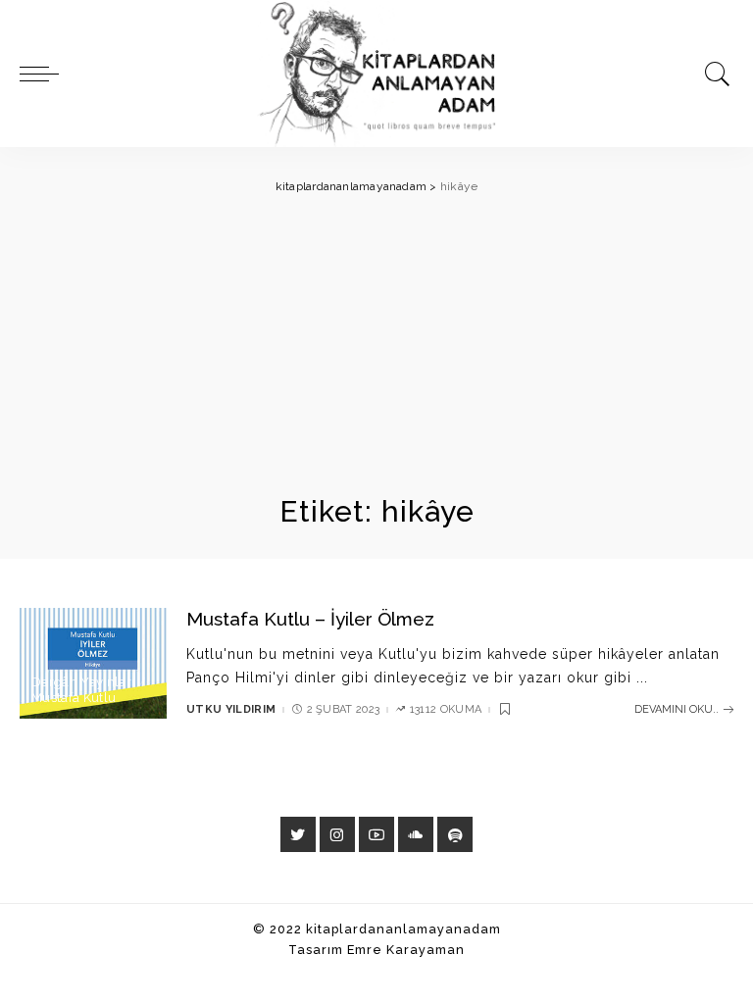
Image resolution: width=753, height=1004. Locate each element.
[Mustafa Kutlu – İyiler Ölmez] (93, 663)
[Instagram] (337, 834)
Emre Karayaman (406, 949)
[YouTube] (376, 834)
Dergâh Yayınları (82, 682)
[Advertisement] (376, 345)
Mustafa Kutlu (73, 697)
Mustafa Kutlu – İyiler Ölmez (310, 618)
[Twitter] (298, 834)
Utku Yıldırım (231, 709)
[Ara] (712, 73)
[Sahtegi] (455, 834)
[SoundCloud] (415, 834)
